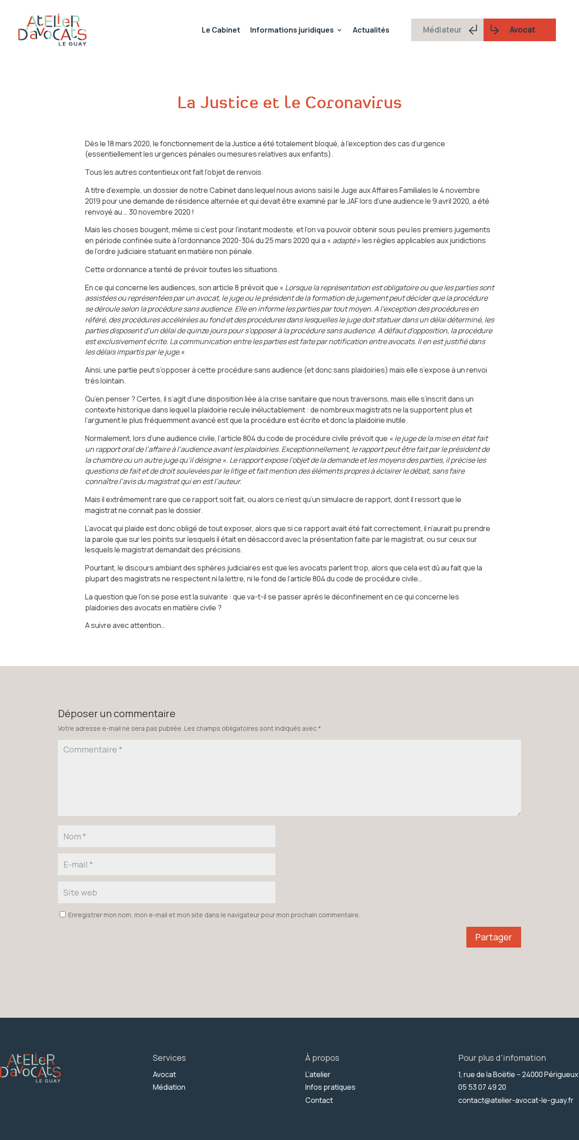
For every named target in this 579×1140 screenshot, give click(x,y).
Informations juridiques (292, 30)
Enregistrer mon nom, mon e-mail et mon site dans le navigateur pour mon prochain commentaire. (214, 914)
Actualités (371, 30)
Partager (493, 937)
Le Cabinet (221, 30)
